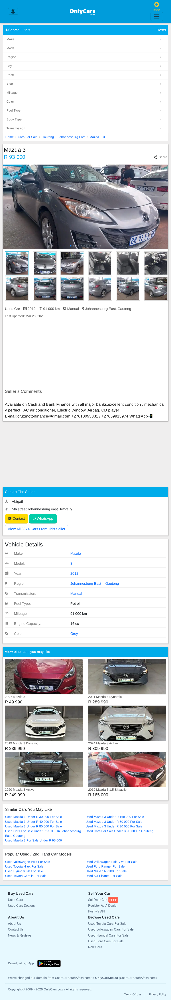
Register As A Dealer (103, 905)
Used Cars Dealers (21, 905)
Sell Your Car (102, 899)
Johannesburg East (71, 137)
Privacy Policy (157, 994)
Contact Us (16, 929)
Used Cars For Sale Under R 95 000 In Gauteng (119, 831)
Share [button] (163, 157)
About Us (14, 923)
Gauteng (48, 137)
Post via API (96, 911)
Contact (18, 518)
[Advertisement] (85, 353)
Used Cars (15, 899)
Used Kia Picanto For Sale (104, 876)
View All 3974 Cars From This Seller (36, 529)
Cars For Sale (27, 137)
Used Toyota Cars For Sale (107, 923)
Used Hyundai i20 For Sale (24, 871)
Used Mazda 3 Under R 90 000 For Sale (114, 826)
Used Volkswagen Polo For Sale (27, 862)
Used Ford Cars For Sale (106, 941)
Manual (76, 593)
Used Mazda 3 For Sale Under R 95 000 (33, 840)
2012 (74, 573)
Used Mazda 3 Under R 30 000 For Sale (33, 817)
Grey (74, 633)
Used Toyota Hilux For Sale (24, 866)
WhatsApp (44, 518)
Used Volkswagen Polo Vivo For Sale (111, 862)
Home (9, 137)
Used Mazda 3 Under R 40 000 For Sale (33, 821)
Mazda (94, 137)
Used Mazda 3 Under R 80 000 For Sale (33, 826)
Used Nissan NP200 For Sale (106, 871)
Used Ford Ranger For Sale (105, 866)
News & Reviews (19, 935)
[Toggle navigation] (157, 16)
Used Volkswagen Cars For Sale (111, 929)
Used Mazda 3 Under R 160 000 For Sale (115, 817)
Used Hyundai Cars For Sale (108, 935)
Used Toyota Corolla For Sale (26, 876)
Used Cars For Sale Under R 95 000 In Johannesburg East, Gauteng (43, 833)
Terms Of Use (132, 994)
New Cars (95, 947)
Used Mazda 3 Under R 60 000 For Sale (114, 821)
